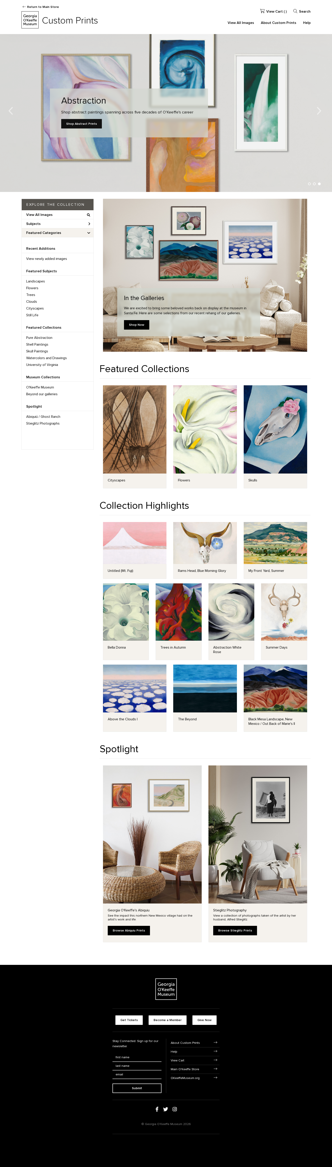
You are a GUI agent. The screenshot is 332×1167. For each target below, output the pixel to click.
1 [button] (309, 184)
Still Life (32, 315)
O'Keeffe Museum (40, 387)
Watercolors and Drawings (46, 358)
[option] (166, 113)
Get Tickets (129, 1020)
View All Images (241, 23)
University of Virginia (42, 365)
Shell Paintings (37, 344)
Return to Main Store (43, 7)
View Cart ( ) (276, 11)
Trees (30, 295)
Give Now (204, 1020)
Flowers (32, 288)
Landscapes (35, 281)
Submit (137, 1088)
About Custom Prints (278, 23)
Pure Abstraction (39, 337)
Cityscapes (35, 308)
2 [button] (314, 184)
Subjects (33, 224)
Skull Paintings (37, 351)
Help (307, 23)
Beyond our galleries (42, 394)
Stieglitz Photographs (43, 423)
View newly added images (46, 259)
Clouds (31, 301)
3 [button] (319, 184)
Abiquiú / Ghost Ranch (43, 416)
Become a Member (168, 1020)
